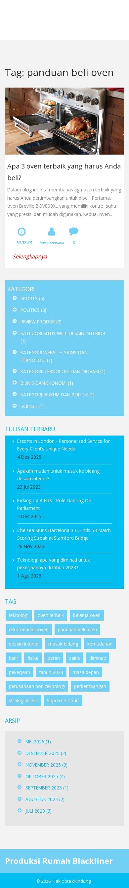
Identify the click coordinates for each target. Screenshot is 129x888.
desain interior (24, 644)
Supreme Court (63, 700)
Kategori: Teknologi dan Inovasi (63, 371)
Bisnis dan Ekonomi (47, 383)
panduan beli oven (77, 629)
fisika (32, 658)
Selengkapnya (30, 256)
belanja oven (87, 615)
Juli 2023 (38, 811)
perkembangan (90, 686)
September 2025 (46, 788)
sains (74, 658)
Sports (32, 298)
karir (13, 658)
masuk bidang (63, 644)
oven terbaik (51, 615)
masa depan (85, 672)
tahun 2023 (51, 672)
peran (54, 658)
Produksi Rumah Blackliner (60, 20)
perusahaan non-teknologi (37, 686)
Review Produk (41, 321)
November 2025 (46, 765)
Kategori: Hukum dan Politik (58, 394)
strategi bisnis (23, 700)
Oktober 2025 (45, 776)
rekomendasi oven (29, 629)
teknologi (18, 615)
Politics (33, 310)
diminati (97, 658)
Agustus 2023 (44, 799)
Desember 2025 (45, 753)
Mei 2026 (38, 741)
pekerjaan (19, 672)
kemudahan (99, 644)
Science (33, 406)
